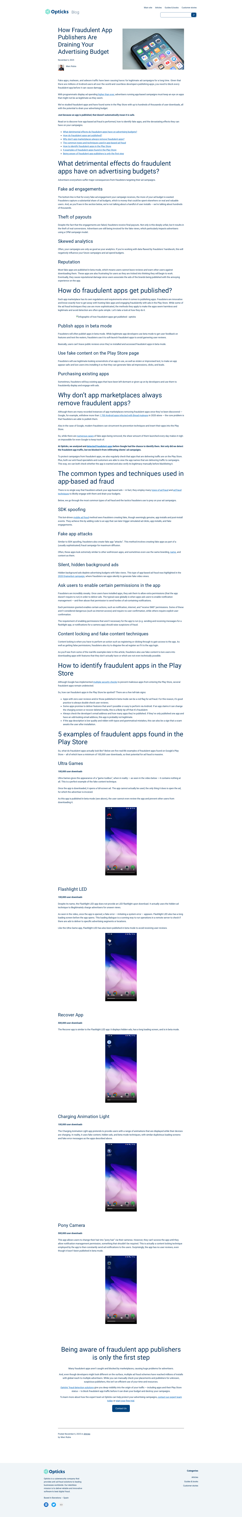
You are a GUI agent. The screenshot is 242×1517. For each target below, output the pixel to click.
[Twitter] (53, 1504)
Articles (87, 1434)
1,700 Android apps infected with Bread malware (124, 415)
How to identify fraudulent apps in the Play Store (87, 146)
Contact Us (121, 1408)
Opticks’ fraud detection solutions (77, 1387)
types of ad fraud (160, 490)
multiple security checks (105, 682)
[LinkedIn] (46, 1504)
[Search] (193, 15)
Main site (148, 7)
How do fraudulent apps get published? (82, 135)
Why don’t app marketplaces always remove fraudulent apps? (94, 139)
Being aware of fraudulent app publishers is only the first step (93, 153)
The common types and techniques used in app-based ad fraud (94, 142)
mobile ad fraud (81, 517)
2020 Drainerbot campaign (71, 576)
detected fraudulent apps (99, 446)
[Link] (61, 1504)
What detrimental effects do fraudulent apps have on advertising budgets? (100, 131)
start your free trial (125, 1400)
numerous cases (85, 436)
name (173, 552)
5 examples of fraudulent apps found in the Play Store (89, 150)
